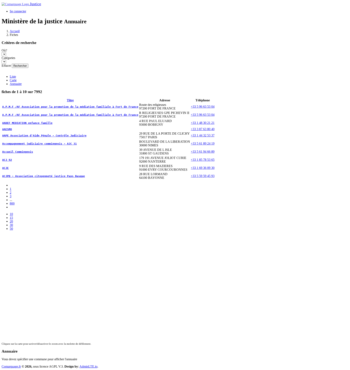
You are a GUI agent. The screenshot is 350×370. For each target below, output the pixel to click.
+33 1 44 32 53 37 (202, 135)
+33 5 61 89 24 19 (202, 143)
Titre (70, 100)
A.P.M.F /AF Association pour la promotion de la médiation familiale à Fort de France (70, 106)
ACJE (5, 167)
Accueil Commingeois (17, 151)
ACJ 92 (7, 159)
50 (11, 228)
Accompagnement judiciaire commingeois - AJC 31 (39, 143)
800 (12, 203)
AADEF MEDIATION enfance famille (27, 122)
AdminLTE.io (88, 366)
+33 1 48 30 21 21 (202, 122)
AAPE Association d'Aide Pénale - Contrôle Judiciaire (44, 135)
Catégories (8, 58)
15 (11, 217)
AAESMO (7, 129)
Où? (4, 50)
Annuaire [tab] (16, 84)
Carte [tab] (13, 80)
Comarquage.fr (11, 366)
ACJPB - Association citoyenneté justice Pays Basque (43, 176)
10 (11, 214)
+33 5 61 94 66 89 (202, 151)
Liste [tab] (13, 76)
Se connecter (18, 11)
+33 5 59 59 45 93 (202, 176)
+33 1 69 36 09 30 (202, 167)
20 (11, 221)
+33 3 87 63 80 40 (202, 129)
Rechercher (20, 65)
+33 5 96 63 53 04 (202, 106)
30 (11, 225)
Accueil (15, 31)
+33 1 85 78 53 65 (202, 159)
